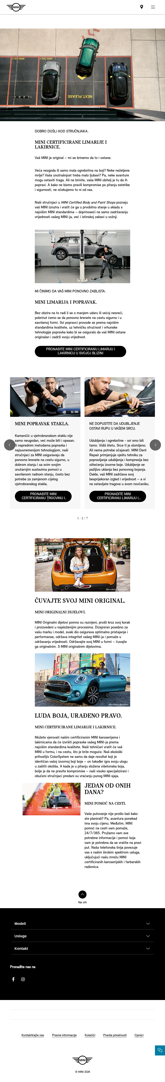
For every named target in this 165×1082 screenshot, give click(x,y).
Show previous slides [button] (9, 445)
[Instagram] (23, 979)
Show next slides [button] (155, 445)
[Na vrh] (82, 894)
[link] (141, 7)
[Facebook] (13, 979)
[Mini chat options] (160, 1050)
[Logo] (82, 1060)
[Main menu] (153, 7)
